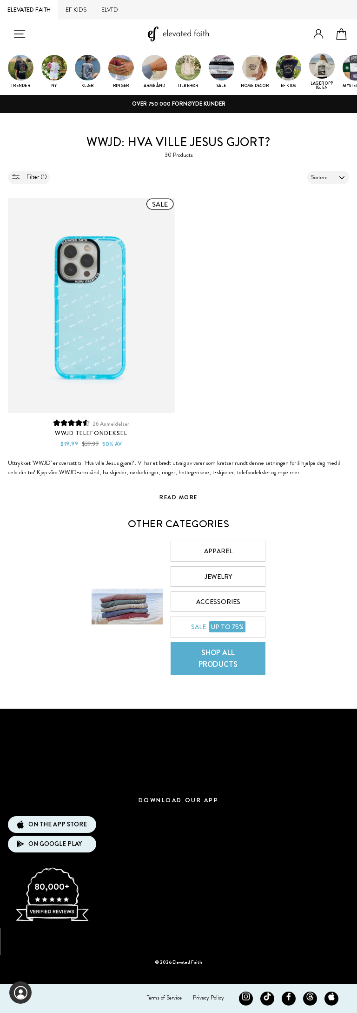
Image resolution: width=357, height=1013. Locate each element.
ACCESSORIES (218, 601)
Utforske (178, 722)
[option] (178, 104)
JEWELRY (218, 576)
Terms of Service (164, 997)
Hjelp (178, 778)
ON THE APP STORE (57, 824)
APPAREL (218, 551)
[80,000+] (52, 920)
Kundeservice (178, 750)
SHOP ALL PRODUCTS (218, 658)
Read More (178, 497)
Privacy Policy (208, 997)
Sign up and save (178, 938)
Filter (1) (36, 176)
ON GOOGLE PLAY (55, 843)
